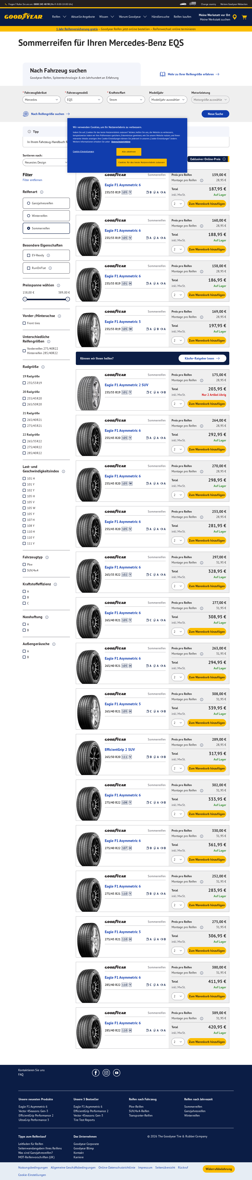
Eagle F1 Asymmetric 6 (123, 184)
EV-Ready (38, 255)
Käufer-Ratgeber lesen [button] (199, 358)
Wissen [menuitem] (103, 16)
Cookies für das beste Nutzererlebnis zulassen (141, 162)
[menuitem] (183, 3)
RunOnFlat (39, 268)
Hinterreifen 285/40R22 (42, 353)
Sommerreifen (41, 228)
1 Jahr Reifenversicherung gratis (77, 29)
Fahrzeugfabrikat (36, 92)
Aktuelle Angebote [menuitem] (83, 16)
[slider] (25, 299)
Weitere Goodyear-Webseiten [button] (234, 4)
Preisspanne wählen (38, 285)
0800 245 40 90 (42, 4)
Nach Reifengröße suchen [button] (47, 114)
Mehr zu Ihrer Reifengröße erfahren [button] (191, 74)
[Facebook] (96, 1072)
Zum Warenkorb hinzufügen (207, 204)
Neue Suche (215, 114)
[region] (127, 145)
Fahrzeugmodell (77, 92)
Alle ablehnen (129, 151)
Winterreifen (39, 216)
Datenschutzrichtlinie (120, 141)
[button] (41, 192)
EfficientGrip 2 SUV (120, 749)
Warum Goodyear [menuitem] (130, 16)
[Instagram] (106, 1072)
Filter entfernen (32, 180)
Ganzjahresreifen (42, 203)
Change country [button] (208, 4)
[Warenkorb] (244, 17)
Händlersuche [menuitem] (160, 16)
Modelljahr (156, 92)
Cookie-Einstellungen (83, 151)
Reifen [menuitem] (56, 16)
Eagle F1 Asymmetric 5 (123, 321)
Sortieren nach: (32, 155)
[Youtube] (117, 1072)
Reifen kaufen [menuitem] (182, 16)
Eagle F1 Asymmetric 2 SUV (127, 385)
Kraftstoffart (117, 92)
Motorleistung (200, 92)
